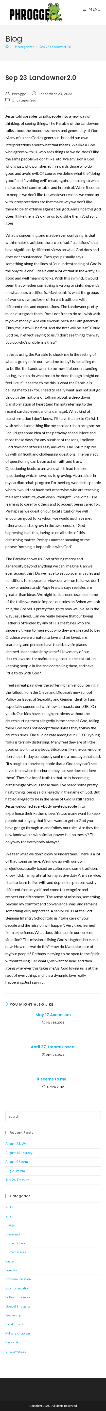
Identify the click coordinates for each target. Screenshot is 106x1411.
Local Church (14, 1324)
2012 (9, 1207)
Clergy (10, 1225)
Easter (10, 1261)
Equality (11, 1270)
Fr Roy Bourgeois (17, 1297)
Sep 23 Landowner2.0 (55, 47)
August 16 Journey (19, 1153)
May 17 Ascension (53, 1015)
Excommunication (18, 1279)
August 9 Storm (16, 1162)
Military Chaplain (17, 1333)
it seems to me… (53, 1079)
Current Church (16, 1243)
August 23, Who (17, 1144)
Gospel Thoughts (17, 1306)
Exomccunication (17, 1288)
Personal (11, 1342)
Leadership (13, 1315)
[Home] (7, 47)
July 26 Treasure (17, 1180)
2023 (9, 1216)
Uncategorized (24, 100)
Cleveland (12, 1234)
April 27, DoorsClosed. (53, 1047)
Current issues (15, 1252)
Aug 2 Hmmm (15, 1171)
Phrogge (19, 94)
